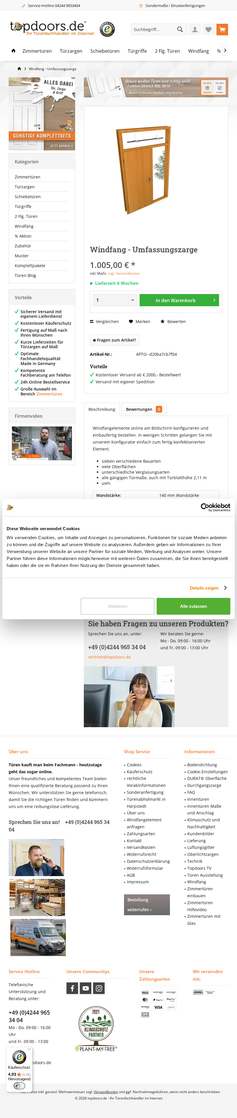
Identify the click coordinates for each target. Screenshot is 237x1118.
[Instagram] (99, 988)
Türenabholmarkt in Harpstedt (146, 802)
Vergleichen (107, 321)
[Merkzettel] (209, 29)
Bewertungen (143, 409)
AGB (131, 875)
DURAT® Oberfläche (207, 778)
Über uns (136, 813)
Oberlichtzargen (203, 854)
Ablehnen (117, 606)
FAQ (191, 792)
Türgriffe (23, 206)
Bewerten (176, 321)
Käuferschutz (140, 771)
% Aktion (23, 236)
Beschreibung (101, 409)
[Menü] (29, 1050)
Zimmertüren (27, 177)
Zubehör (23, 246)
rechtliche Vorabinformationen (146, 782)
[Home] (13, 51)
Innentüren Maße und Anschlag (204, 809)
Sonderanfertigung (145, 792)
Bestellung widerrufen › (139, 904)
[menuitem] (222, 29)
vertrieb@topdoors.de (109, 657)
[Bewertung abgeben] (156, 257)
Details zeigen (204, 587)
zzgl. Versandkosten (124, 273)
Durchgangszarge (204, 785)
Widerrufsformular (145, 868)
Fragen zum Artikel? (116, 340)
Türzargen (25, 186)
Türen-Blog (25, 275)
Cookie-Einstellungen (207, 771)
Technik (194, 861)
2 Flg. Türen (26, 216)
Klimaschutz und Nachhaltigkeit (203, 823)
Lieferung (196, 840)
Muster (22, 255)
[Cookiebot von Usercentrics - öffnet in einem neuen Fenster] (205, 507)
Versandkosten (141, 847)
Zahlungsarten (141, 833)
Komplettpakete (30, 265)
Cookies (134, 764)
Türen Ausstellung (205, 875)
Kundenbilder (200, 833)
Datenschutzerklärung (148, 861)
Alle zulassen (193, 606)
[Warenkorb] (222, 29)
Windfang (24, 226)
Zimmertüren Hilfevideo (200, 906)
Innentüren (198, 799)
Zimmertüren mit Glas (204, 919)
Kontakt (134, 840)
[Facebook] (72, 988)
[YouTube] (85, 988)
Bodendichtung (202, 764)
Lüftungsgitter (201, 847)
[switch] (19, 1085)
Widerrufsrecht (141, 854)
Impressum (138, 881)
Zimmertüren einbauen (200, 892)
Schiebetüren (28, 196)
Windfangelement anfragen (144, 823)
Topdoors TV (199, 868)
